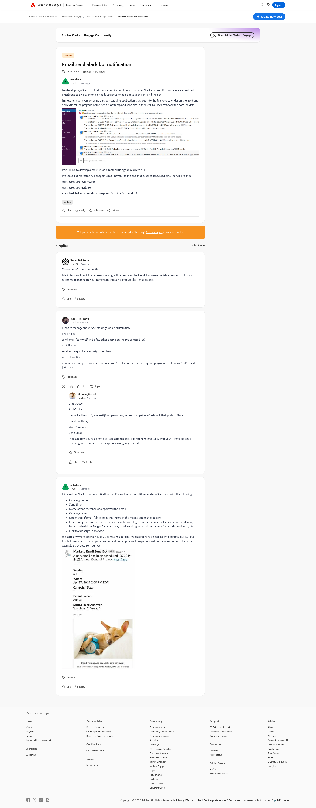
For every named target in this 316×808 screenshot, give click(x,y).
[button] (269, 16)
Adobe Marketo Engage (71, 16)
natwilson (75, 79)
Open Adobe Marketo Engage (234, 35)
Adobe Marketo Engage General (99, 16)
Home (32, 16)
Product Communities (47, 16)
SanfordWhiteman (80, 260)
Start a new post (154, 232)
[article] (129, 280)
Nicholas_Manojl (86, 394)
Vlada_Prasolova (79, 318)
